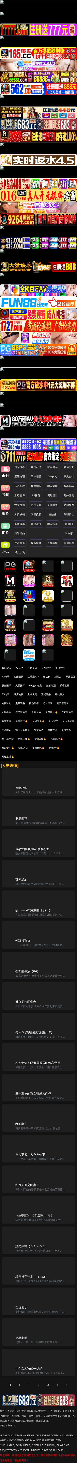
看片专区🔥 (8, 747)
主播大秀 (32, 694)
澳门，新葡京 (22, 730)
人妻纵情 (52, 543)
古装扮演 (19, 505)
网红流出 (52, 495)
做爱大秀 (52, 730)
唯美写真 (52, 524)
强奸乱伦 (36, 467)
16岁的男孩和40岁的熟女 (32, 849)
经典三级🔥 (24, 738)
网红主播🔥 (8, 756)
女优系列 (36, 505)
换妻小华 (21, 788)
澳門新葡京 (21, 712)
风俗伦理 (69, 543)
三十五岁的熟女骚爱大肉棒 (33, 1093)
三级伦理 (19, 476)
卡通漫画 (19, 524)
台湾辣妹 (19, 486)
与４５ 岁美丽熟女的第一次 (33, 1032)
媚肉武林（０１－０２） (31, 1246)
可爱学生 (52, 505)
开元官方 (53, 721)
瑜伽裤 (52, 514)
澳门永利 (60, 667)
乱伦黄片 (60, 694)
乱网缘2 (20, 879)
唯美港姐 (52, 486)
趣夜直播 (20, 703)
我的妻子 (21, 1124)
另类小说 (19, 552)
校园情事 (36, 543)
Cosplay (52, 476)
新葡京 (58, 676)
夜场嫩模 (34, 703)
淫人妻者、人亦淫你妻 (30, 1154)
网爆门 (69, 524)
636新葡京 (67, 712)
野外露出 (69, 495)
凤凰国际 (20, 685)
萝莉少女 (69, 467)
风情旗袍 (19, 514)
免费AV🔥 (54, 747)
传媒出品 (19, 533)
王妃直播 (46, 694)
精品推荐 (19, 467)
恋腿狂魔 (69, 505)
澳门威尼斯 (8, 738)
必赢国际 (6, 685)
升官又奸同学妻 (25, 1002)
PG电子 (6, 676)
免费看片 (39, 730)
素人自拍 (69, 476)
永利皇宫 (36, 712)
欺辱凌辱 (19, 495)
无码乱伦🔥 (38, 721)
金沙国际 (6, 730)
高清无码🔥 (38, 747)
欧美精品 (52, 467)
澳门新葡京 (62, 703)
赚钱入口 (23, 747)
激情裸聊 (6, 721)
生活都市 (19, 543)
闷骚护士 (69, 514)
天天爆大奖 (69, 721)
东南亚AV (69, 486)
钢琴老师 (21, 1338)
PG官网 (19, 667)
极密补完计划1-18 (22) (30, 1276)
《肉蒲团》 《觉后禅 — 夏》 (34, 1215)
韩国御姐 (36, 486)
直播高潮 (51, 685)
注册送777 (33, 676)
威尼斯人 (6, 667)
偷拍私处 (6, 703)
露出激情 (36, 524)
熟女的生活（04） (27, 971)
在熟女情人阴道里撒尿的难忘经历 (37, 1063)
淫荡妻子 (21, 1307)
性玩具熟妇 (22, 940)
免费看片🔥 (51, 712)
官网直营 (46, 667)
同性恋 (69, 533)
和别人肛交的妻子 (27, 1185)
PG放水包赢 (35, 685)
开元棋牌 (32, 667)
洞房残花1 (22, 818)
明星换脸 (36, 514)
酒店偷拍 (18, 694)
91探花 (36, 495)
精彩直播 (64, 685)
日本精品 (36, 476)
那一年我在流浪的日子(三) (32, 910)
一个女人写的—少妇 (28, 1368)
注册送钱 (18, 676)
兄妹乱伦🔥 (56, 738)
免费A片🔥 (40, 738)
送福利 (46, 676)
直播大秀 (66, 730)
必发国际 (48, 703)
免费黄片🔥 (21, 721)
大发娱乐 (6, 712)
